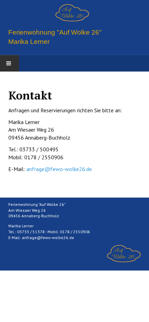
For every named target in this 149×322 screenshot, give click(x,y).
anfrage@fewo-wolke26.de (59, 168)
